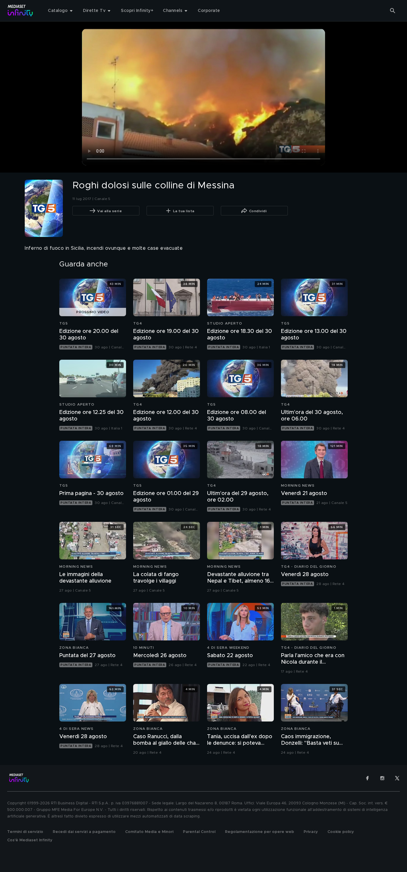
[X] (397, 778)
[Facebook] (367, 778)
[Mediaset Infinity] (20, 10)
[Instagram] (382, 778)
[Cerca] (392, 10)
